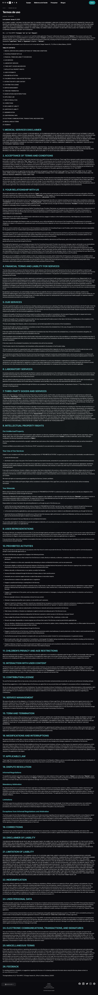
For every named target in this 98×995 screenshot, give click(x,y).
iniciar (92, 2)
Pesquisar (54, 3)
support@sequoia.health (26, 44)
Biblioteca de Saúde (41, 3)
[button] (10, 984)
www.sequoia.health (26, 36)
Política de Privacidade (49, 987)
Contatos (49, 985)
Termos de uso (49, 986)
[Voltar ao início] (10, 2)
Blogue (63, 3)
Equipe (28, 3)
